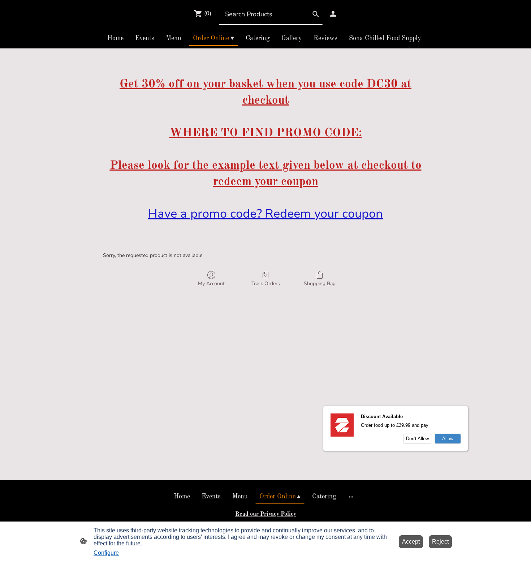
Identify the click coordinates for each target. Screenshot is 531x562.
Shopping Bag (320, 283)
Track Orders (265, 283)
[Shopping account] (333, 13)
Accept (411, 542)
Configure (106, 553)
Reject (440, 542)
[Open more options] (351, 496)
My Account (211, 283)
